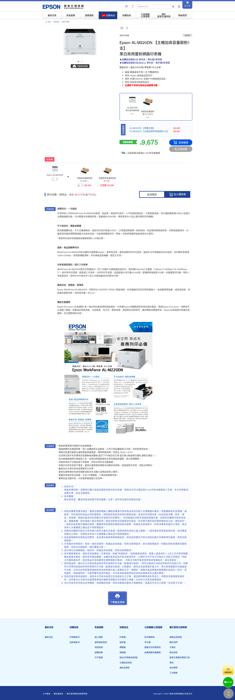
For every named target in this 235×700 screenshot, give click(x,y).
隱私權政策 (58, 693)
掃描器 (123, 652)
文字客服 (99, 657)
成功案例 (173, 667)
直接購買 (183, 142)
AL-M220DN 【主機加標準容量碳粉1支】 (149, 131)
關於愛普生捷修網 (163, 15)
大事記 (172, 647)
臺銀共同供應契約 (152, 647)
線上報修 (99, 637)
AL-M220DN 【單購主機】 (142, 128)
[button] (78, 61)
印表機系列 (75, 637)
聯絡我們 (182, 15)
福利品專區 (125, 667)
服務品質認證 (175, 637)
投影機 (123, 642)
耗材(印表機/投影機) (129, 657)
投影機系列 (75, 642)
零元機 (147, 642)
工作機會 (173, 672)
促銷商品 (56, 22)
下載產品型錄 (82, 66)
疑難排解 (99, 652)
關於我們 (173, 642)
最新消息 (52, 15)
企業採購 (182, 149)
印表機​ (123, 637)
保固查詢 (99, 647)
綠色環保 (173, 652)
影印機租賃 (149, 637)
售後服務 (70, 15)
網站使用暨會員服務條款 (77, 693)
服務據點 (89, 15)
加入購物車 (180, 194)
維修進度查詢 (101, 642)
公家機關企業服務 (145, 15)
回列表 (187, 35)
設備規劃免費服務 (152, 652)
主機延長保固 (126, 662)
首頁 (49, 22)
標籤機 (123, 647)
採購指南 (126, 15)
